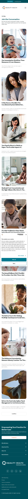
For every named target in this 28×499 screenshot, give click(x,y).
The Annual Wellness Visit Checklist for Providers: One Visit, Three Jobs (13, 274)
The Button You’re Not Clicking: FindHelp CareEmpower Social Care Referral (13, 317)
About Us (4, 450)
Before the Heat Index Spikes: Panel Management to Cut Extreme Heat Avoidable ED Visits (13, 403)
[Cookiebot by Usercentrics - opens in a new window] (17, 234)
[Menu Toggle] (25, 8)
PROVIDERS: (10, 1)
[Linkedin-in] (20, 471)
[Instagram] (12, 471)
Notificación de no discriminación (9, 487)
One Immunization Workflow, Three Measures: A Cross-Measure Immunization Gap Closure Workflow (13, 62)
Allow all (14, 259)
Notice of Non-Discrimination (8, 484)
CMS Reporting (5, 477)
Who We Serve (5, 443)
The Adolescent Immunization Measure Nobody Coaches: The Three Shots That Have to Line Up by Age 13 (14, 360)
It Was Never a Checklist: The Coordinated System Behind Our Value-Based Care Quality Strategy (13, 104)
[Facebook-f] (7, 471)
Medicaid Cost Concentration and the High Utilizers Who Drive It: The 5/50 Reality (13, 190)
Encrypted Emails (5, 489)
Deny (14, 263)
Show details (21, 255)
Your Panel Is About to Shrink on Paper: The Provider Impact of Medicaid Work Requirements (12, 147)
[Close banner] (26, 234)
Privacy (3, 480)
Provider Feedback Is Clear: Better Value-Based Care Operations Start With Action (13, 232)
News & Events (5, 454)
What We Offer (5, 447)
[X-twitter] (16, 471)
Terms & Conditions (6, 482)
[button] (14, 413)
